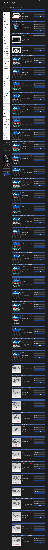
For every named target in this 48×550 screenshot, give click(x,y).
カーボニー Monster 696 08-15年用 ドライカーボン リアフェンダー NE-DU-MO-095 (22, 264)
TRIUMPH (5, 109)
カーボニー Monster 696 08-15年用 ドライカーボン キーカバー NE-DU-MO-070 (22, 92)
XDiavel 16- (5, 63)
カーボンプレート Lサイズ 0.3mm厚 (6, 148)
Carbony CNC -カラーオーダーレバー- (7, 135)
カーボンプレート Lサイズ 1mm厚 (7, 151)
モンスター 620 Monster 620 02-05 (7, 94)
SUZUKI (5, 17)
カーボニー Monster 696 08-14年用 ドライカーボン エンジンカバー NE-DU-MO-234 (22, 55)
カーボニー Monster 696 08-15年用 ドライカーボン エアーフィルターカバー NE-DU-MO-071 (24, 104)
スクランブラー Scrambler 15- (6, 46)
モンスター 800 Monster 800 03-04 (7, 83)
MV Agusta (5, 113)
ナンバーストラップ (6, 139)
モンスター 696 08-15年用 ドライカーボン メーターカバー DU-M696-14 (21, 387)
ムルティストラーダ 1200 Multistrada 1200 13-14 (6, 57)
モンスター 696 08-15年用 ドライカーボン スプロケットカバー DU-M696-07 (22, 498)
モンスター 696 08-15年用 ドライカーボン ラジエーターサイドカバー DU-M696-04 (23, 461)
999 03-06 (5, 30)
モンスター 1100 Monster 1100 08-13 (6, 72)
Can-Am (5, 116)
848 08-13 (5, 37)
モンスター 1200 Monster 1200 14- (6, 70)
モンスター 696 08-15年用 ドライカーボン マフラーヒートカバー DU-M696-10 (22, 535)
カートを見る (40, 0)
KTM (4, 110)
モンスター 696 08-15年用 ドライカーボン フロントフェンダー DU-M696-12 (22, 375)
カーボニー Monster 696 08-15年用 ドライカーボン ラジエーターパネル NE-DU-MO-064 (23, 301)
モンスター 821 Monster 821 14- (7, 81)
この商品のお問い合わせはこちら (25, 16)
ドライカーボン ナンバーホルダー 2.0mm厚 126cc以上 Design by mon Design (7, 143)
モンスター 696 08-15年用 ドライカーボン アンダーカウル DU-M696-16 (21, 412)
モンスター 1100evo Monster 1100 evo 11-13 (6, 74)
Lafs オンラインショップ (10, 2)
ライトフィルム (5, 127)
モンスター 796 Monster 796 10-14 (7, 85)
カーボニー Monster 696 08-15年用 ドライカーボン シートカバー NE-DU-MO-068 (22, 67)
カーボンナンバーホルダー (7, 121)
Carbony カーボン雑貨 (6, 124)
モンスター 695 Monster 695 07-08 (7, 91)
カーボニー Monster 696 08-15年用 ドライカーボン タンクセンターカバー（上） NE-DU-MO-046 (24, 178)
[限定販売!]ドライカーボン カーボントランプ (7, 144)
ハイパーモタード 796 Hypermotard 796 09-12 (6, 53)
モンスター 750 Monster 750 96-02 (7, 87)
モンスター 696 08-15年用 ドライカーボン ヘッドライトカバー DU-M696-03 (22, 449)
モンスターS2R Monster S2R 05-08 (6, 104)
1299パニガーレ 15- (6, 21)
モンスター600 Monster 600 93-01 (7, 96)
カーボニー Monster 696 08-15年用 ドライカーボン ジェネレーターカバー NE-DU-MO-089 (23, 215)
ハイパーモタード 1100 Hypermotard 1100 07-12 (6, 55)
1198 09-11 (5, 27)
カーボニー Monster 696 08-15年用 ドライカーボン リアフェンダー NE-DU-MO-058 (22, 252)
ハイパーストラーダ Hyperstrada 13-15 (6, 49)
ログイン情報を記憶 (6, 172)
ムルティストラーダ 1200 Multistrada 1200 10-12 (6, 61)
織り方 (34, 25)
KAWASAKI (5, 18)
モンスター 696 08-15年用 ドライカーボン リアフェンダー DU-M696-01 (21, 424)
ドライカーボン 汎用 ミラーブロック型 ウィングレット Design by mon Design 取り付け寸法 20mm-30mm (25, 21)
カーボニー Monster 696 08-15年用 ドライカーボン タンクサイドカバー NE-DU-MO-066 (23, 338)
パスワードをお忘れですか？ (6, 175)
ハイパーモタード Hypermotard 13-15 (6, 51)
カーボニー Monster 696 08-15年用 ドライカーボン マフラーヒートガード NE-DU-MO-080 (23, 141)
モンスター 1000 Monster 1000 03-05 (6, 76)
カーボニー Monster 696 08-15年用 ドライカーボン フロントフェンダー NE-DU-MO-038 (23, 129)
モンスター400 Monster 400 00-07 (7, 98)
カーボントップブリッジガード (7, 119)
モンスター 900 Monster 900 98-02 (7, 79)
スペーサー (35, 27)
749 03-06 (5, 40)
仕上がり (34, 23)
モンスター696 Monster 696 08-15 (7, 89)
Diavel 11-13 (5, 66)
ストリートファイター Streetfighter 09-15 (6, 68)
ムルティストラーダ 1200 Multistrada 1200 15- (6, 59)
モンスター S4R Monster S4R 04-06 (6, 102)
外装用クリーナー (6, 130)
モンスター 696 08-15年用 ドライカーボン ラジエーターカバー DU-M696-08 (22, 510)
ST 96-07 (5, 43)
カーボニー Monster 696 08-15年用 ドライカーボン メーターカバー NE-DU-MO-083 (22, 166)
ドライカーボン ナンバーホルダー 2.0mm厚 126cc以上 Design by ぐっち (21, 33)
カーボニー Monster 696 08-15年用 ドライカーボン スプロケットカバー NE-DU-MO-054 (23, 227)
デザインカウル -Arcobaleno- (6, 138)
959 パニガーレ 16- (6, 24)
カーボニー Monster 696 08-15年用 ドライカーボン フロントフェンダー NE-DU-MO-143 (23, 289)
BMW (4, 106)
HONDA (5, 14)
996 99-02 (5, 33)
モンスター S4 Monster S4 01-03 (7, 100)
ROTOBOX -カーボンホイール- (7, 133)
